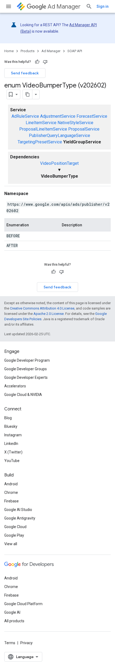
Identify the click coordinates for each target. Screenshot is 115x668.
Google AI (12, 612)
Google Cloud (15, 527)
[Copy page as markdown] (27, 94)
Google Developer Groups (25, 369)
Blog (8, 418)
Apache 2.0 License (48, 314)
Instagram (13, 435)
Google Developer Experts (26, 377)
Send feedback (25, 73)
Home (9, 51)
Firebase (11, 501)
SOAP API (74, 51)
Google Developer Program (27, 360)
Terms (9, 643)
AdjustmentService (57, 116)
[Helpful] (37, 62)
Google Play (14, 535)
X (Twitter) (13, 452)
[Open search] (89, 6)
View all (10, 544)
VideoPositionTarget (59, 163)
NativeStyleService (75, 122)
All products (14, 621)
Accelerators (15, 386)
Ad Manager (64, 6)
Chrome (11, 492)
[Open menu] (8, 6)
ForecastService (91, 116)
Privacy (26, 643)
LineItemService (41, 122)
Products (27, 51)
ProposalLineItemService (43, 129)
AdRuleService (25, 116)
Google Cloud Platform (23, 604)
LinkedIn (11, 443)
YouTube (12, 461)
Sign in (103, 6)
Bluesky (10, 426)
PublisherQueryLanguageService (59, 135)
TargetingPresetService (40, 141)
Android (11, 484)
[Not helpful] (45, 62)
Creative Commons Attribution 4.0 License (42, 308)
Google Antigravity (19, 518)
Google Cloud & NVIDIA (23, 394)
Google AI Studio (18, 509)
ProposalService (83, 129)
